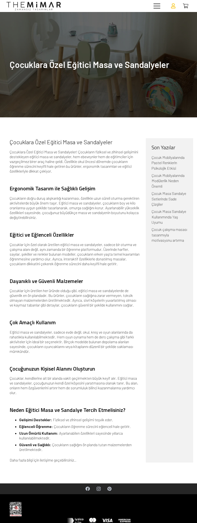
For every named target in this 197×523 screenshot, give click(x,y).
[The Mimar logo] (33, 6)
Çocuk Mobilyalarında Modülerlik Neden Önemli (168, 180)
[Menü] (156, 6)
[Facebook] (87, 488)
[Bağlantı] (173, 6)
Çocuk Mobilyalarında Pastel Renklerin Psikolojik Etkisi (168, 162)
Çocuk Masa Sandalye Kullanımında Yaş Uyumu (169, 216)
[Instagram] (98, 488)
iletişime (46, 460)
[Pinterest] (109, 488)
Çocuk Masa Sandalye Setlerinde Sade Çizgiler (169, 198)
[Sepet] (185, 6)
